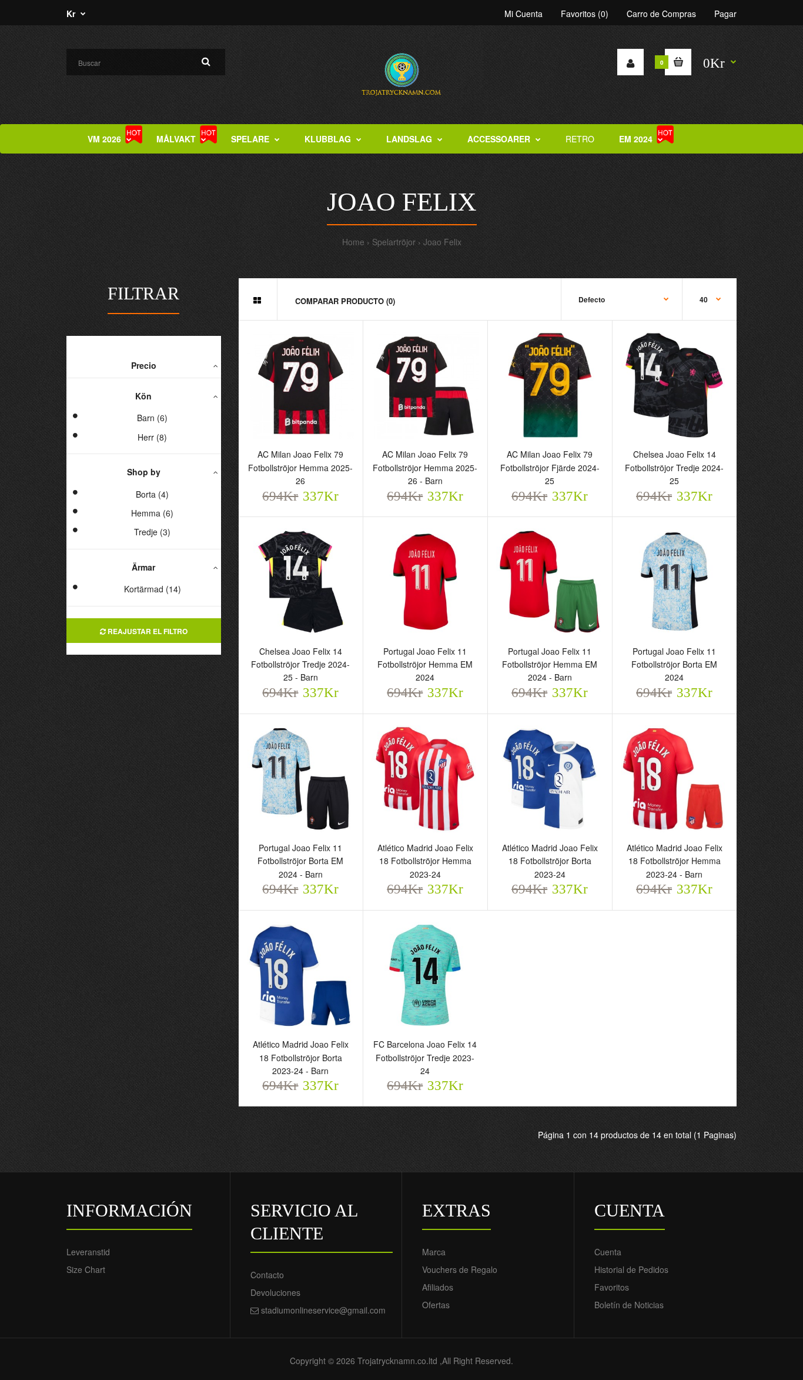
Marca (434, 1252)
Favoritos (611, 1287)
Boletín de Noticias (629, 1305)
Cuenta (607, 1252)
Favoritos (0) (584, 13)
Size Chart (85, 1269)
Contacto (267, 1275)
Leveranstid (88, 1252)
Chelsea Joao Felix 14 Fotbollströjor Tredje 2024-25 (674, 467)
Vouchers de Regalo (459, 1269)
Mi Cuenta (523, 13)
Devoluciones (275, 1292)
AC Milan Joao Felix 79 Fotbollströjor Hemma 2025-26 (300, 467)
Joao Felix (442, 242)
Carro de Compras (661, 13)
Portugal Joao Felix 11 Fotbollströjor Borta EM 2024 (674, 664)
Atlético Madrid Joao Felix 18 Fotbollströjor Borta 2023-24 (550, 861)
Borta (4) (152, 494)
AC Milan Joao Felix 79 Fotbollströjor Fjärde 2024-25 (550, 467)
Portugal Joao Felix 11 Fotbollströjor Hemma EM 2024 (425, 664)
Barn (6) (152, 418)
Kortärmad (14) (152, 589)
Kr (70, 13)
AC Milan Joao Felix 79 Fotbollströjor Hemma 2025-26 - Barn (425, 467)
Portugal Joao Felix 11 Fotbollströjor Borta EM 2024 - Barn (300, 861)
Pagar (725, 13)
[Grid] (257, 300)
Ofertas (436, 1305)
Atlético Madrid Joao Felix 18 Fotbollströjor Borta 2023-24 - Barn (301, 1057)
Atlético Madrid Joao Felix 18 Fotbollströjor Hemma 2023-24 (425, 861)
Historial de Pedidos (631, 1269)
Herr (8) (152, 437)
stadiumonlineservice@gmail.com (323, 1310)
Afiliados (437, 1287)
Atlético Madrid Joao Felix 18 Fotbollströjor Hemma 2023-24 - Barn (674, 861)
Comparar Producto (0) (345, 300)
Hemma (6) (152, 513)
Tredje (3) (152, 532)
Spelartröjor (394, 242)
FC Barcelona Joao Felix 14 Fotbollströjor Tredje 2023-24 (425, 1057)
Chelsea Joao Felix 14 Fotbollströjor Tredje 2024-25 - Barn (300, 664)
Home (353, 242)
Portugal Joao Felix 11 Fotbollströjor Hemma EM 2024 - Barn (549, 664)
